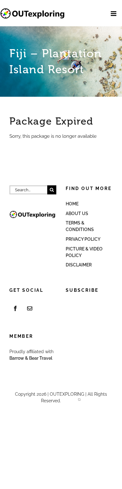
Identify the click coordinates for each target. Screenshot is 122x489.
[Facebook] (15, 308)
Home (72, 203)
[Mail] (30, 308)
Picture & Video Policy (84, 252)
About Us (77, 213)
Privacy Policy (83, 239)
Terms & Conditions (80, 226)
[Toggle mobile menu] (114, 13)
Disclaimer (79, 264)
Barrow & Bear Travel (31, 358)
